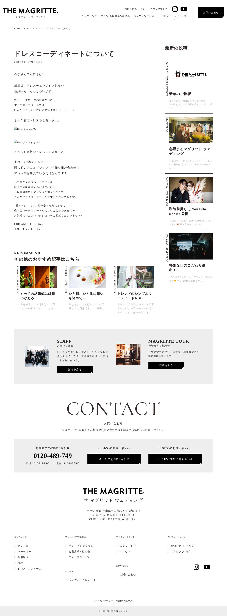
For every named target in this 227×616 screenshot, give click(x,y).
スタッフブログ (158, 9)
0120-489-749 (53, 455)
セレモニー (24, 546)
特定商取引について (125, 601)
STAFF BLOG (31, 29)
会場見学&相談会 (79, 551)
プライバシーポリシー (103, 601)
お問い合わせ (128, 574)
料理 (20, 563)
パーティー (24, 551)
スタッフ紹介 (128, 546)
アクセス (125, 551)
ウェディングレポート (147, 16)
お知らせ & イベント (136, 9)
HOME (17, 29)
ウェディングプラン (81, 546)
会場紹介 (23, 557)
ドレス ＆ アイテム (30, 569)
